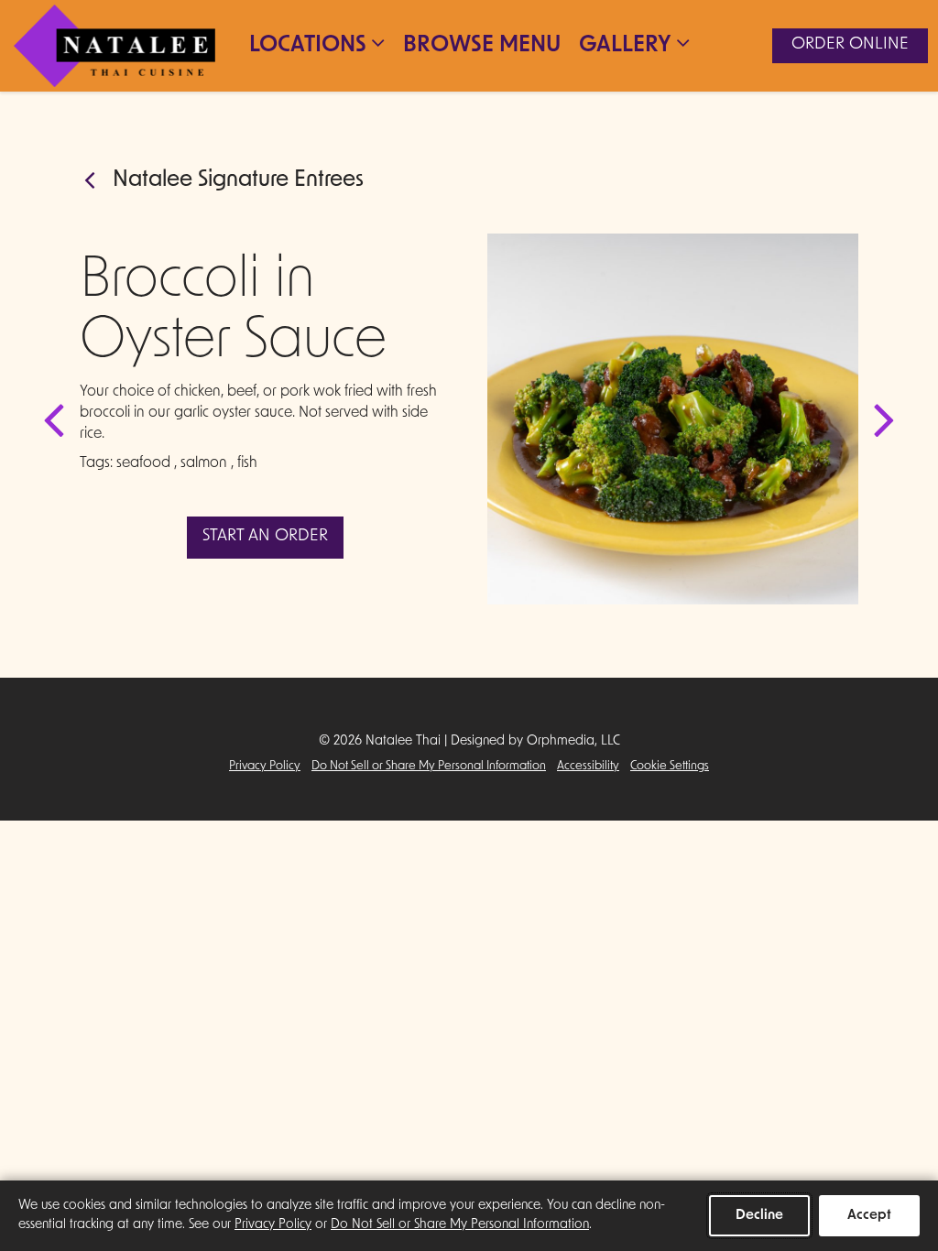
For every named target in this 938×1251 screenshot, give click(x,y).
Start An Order (265, 536)
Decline (759, 1216)
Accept (869, 1216)
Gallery (625, 46)
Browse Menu (482, 46)
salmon (203, 463)
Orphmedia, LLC (573, 741)
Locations (307, 46)
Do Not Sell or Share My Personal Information (428, 766)
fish (247, 463)
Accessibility (588, 766)
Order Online (850, 45)
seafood (143, 463)
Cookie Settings (669, 766)
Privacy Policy (264, 766)
